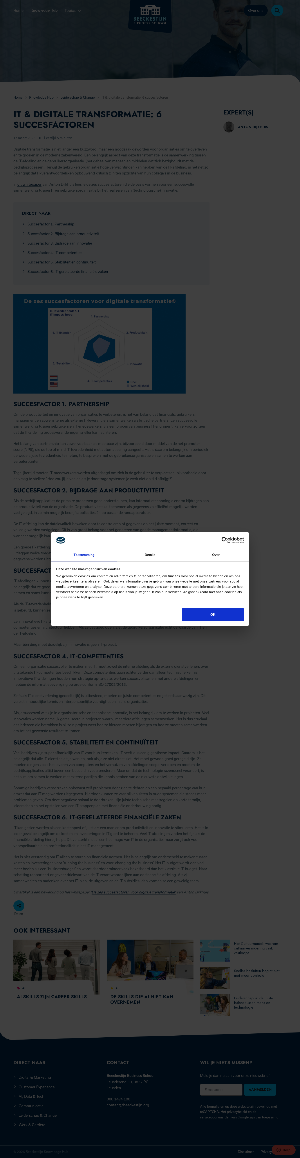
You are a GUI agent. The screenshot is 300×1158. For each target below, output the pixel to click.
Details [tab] (150, 555)
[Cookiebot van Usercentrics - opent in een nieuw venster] (225, 540)
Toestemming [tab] (84, 555)
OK (212, 614)
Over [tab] (216, 555)
